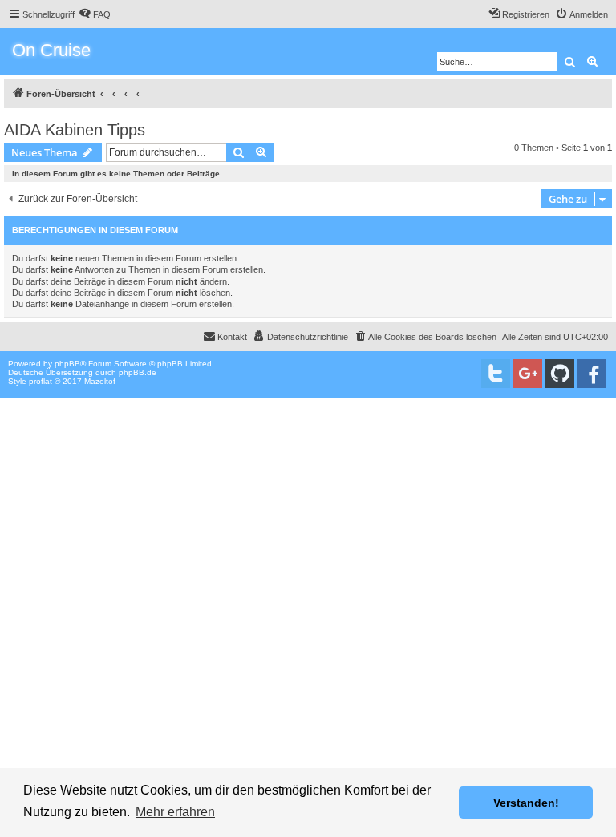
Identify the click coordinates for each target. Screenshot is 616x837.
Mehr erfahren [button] (175, 812)
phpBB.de (137, 372)
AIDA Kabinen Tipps (74, 130)
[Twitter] (495, 373)
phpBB (67, 363)
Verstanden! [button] (526, 802)
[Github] (559, 373)
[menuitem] (95, 14)
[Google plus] (527, 373)
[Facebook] (592, 373)
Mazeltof (100, 381)
